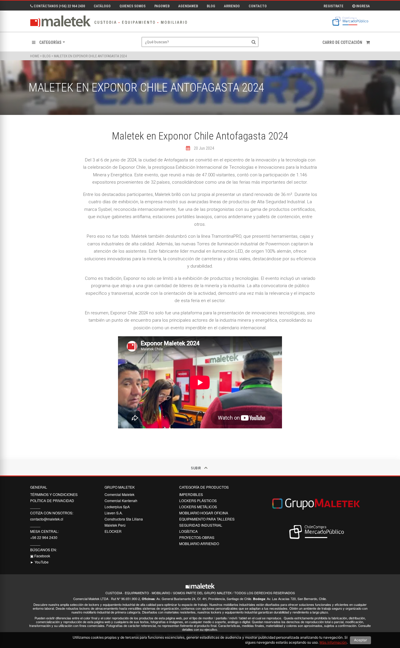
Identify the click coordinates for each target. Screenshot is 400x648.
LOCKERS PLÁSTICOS (198, 500)
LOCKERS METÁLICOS (198, 506)
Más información (333, 642)
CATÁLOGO (102, 6)
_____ (35, 506)
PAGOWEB (162, 6)
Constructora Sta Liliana (124, 518)
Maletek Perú (115, 525)
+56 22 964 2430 (43, 537)
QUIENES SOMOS (132, 6)
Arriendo (232, 6)
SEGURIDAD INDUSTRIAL (200, 525)
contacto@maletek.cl (46, 518)
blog (46, 56)
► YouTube (39, 561)
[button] (48, 42)
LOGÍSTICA (188, 531)
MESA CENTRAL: (44, 531)
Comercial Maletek (119, 494)
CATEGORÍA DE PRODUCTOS (204, 487)
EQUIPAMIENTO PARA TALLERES (207, 518)
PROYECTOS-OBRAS (196, 537)
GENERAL (38, 487)
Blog (211, 6)
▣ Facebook (40, 555)
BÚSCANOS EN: (43, 549)
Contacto (258, 6)
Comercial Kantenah (121, 500)
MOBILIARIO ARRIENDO (199, 543)
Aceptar (360, 640)
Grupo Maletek (120, 487)
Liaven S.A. (114, 512)
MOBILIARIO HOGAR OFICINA (203, 512)
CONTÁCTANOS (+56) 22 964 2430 (59, 6)
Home (34, 56)
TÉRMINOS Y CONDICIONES (54, 494)
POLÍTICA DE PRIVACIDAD (52, 500)
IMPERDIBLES (191, 494)
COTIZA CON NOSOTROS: (51, 512)
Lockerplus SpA (117, 506)
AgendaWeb (188, 6)
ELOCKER (113, 531)
